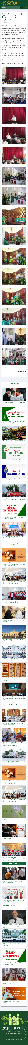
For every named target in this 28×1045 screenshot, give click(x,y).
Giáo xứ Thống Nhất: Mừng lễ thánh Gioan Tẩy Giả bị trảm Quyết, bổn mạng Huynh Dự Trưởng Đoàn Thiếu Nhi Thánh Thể (13, 859)
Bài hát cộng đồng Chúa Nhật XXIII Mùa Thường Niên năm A (13, 518)
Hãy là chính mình (7, 819)
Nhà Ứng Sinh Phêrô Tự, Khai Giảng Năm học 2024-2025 (14, 944)
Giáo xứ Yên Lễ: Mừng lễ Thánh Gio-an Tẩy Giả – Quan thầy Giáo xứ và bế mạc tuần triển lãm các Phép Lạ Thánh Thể (14, 744)
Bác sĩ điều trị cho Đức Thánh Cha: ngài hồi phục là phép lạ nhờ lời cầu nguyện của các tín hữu (14, 926)
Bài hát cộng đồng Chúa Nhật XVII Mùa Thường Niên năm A (13, 963)
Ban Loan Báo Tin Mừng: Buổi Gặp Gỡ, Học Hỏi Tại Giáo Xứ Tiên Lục (13, 537)
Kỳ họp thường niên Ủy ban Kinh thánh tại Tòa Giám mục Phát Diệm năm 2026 (14, 582)
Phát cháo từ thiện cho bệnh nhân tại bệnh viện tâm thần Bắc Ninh (13, 881)
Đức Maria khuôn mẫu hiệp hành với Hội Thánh (13, 1001)
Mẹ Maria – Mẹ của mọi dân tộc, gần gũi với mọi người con (14, 441)
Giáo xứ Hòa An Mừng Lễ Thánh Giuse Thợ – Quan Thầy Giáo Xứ (14, 982)
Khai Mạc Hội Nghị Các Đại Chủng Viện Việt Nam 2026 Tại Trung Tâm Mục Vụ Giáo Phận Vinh (14, 698)
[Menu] (26, 7)
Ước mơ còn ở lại (7, 838)
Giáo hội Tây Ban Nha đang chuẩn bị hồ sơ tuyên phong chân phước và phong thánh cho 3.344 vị (14, 679)
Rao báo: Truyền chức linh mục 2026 (12, 479)
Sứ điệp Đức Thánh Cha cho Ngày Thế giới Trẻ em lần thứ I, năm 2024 (13, 901)
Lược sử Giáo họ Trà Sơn (9, 905)
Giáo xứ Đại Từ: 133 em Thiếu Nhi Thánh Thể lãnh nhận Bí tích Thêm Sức (14, 762)
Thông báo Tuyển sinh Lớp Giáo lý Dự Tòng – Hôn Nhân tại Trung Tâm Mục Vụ (14, 422)
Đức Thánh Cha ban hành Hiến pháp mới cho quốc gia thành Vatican (14, 640)
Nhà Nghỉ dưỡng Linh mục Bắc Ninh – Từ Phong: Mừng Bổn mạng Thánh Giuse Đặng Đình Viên (14, 499)
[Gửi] (21, 7)
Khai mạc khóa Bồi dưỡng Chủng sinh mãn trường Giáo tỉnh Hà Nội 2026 (13, 601)
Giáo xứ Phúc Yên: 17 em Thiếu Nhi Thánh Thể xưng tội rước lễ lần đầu (13, 723)
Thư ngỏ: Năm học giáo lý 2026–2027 (12, 459)
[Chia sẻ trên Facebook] (20, 14)
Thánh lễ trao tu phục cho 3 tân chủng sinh (14, 402)
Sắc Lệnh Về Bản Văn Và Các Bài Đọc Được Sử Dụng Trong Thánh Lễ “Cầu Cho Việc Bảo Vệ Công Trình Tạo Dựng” (14, 564)
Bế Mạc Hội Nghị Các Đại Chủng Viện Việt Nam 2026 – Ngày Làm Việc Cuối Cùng (13, 659)
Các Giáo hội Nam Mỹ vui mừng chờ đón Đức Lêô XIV (14, 621)
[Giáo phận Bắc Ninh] (9, 3)
